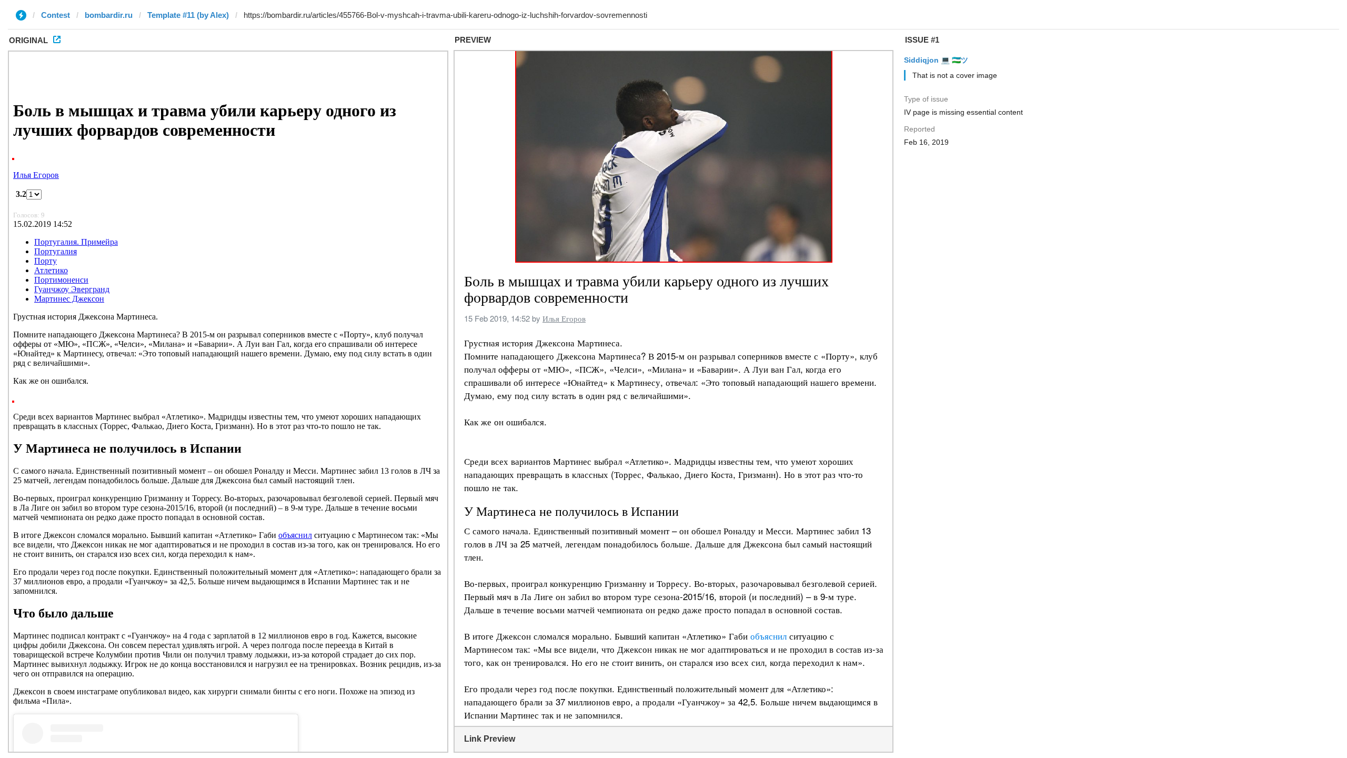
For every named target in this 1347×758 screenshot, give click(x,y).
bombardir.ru (109, 15)
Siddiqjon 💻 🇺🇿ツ (936, 60)
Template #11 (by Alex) (188, 15)
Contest (55, 15)
